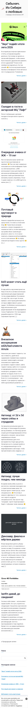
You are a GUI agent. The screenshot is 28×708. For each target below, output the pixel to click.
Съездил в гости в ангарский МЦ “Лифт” (12, 678)
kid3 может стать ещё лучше (10, 694)
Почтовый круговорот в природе (8, 213)
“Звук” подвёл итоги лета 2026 (11, 671)
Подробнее (19, 706)
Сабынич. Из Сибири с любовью (14, 8)
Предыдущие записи (9, 641)
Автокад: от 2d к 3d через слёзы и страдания (12, 418)
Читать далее (21, 75)
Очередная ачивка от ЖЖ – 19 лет (12, 684)
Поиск (25, 658)
